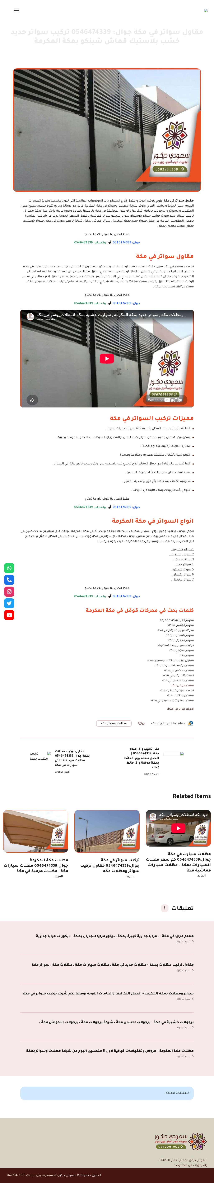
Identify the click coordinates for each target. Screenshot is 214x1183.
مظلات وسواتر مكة (114, 723)
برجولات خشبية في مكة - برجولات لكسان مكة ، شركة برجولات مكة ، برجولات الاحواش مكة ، (116, 1022)
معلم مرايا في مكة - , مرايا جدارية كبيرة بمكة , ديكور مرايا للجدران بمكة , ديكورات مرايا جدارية (115, 936)
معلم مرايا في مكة (180, 709)
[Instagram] (9, 592)
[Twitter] (9, 603)
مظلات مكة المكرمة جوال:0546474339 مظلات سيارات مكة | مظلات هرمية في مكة (36, 866)
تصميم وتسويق (46, 1175)
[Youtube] (9, 615)
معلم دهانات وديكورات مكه (168, 723)
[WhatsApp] (9, 568)
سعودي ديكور (67, 1175)
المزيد (201, 876)
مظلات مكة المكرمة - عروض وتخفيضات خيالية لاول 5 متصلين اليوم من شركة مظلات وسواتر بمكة (110, 1051)
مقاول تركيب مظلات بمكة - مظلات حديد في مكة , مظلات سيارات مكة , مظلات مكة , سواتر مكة (113, 965)
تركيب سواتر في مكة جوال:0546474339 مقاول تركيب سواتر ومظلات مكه (110, 866)
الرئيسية (192, 53)
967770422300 (15, 1175)
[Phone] (9, 580)
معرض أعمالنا (172, 53)
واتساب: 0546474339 (90, 243)
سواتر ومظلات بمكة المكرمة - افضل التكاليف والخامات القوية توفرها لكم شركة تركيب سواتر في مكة (108, 994)
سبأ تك (30, 1175)
